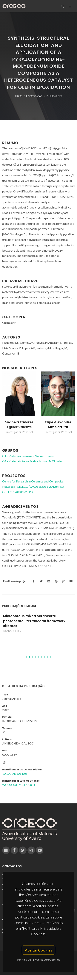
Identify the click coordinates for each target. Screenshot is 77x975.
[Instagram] (31, 850)
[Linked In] (6, 850)
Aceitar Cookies (38, 950)
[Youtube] (39, 850)
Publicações (54, 96)
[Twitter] (23, 850)
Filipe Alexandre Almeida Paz (58, 424)
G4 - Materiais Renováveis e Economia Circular (32, 461)
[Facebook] (14, 850)
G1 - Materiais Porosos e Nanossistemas (28, 456)
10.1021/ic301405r (14, 773)
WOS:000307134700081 (18, 784)
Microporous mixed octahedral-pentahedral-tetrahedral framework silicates (34, 621)
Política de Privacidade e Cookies (38, 959)
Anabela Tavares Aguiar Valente (18, 424)
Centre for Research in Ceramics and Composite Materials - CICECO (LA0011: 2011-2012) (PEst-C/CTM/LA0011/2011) (33, 486)
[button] (26, 657)
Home (18, 96)
